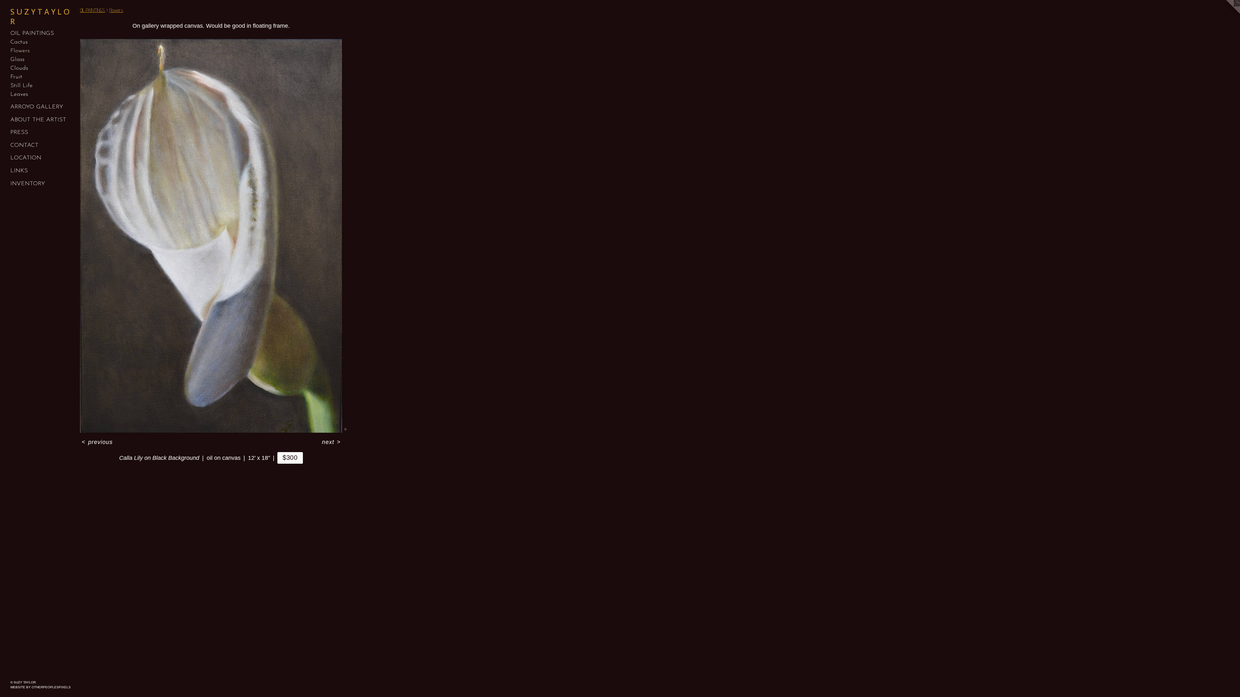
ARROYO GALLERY (36, 107)
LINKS (19, 171)
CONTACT (24, 145)
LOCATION (25, 158)
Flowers (20, 51)
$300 (290, 457)
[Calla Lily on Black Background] (211, 236)
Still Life (21, 86)
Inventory (27, 184)
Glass (17, 60)
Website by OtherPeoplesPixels (40, 687)
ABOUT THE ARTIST (38, 120)
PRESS (19, 133)
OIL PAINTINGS (32, 33)
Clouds (19, 68)
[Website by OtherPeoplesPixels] (1227, 13)
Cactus (19, 42)
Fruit (16, 77)
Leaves (19, 94)
